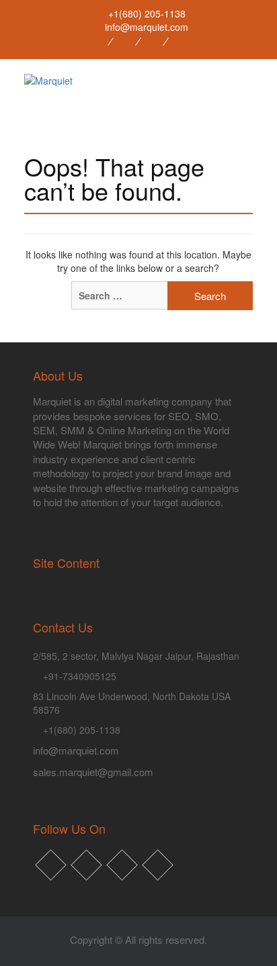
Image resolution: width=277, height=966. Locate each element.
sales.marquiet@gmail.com (93, 772)
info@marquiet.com (76, 750)
